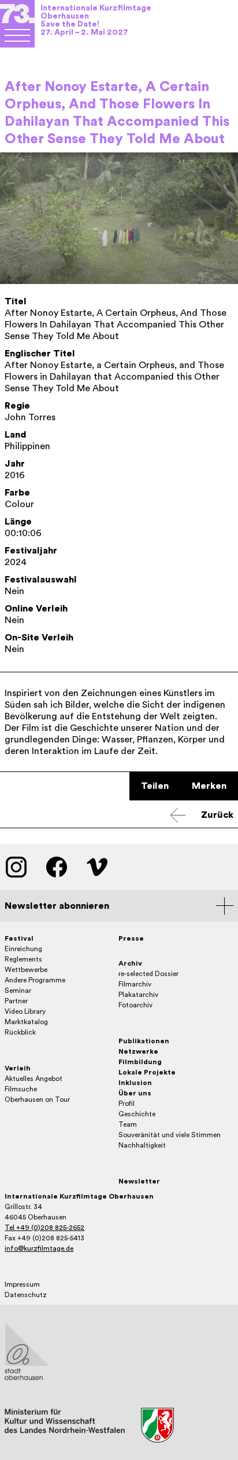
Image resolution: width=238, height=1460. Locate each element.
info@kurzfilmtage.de (39, 1248)
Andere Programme (35, 980)
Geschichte (136, 1114)
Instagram (16, 867)
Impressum (22, 1284)
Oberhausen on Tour (37, 1099)
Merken (209, 786)
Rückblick (20, 1032)
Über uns (134, 1093)
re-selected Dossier (148, 973)
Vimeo (97, 867)
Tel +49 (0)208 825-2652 (44, 1227)
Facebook (56, 867)
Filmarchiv (134, 984)
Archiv (130, 963)
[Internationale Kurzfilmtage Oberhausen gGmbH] (17, 35)
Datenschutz (26, 1294)
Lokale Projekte (147, 1072)
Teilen (155, 786)
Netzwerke (138, 1051)
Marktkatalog (26, 1021)
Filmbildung (140, 1061)
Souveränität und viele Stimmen (169, 1134)
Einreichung (23, 948)
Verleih (18, 1068)
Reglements (23, 959)
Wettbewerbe (26, 969)
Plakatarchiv (138, 994)
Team (127, 1124)
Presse (131, 938)
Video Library (25, 1011)
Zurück (217, 815)
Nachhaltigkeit (142, 1145)
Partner (16, 1000)
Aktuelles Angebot (33, 1078)
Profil (126, 1103)
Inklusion (135, 1082)
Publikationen (143, 1040)
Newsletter (139, 1181)
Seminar (18, 990)
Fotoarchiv (135, 1005)
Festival (19, 938)
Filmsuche (21, 1089)
